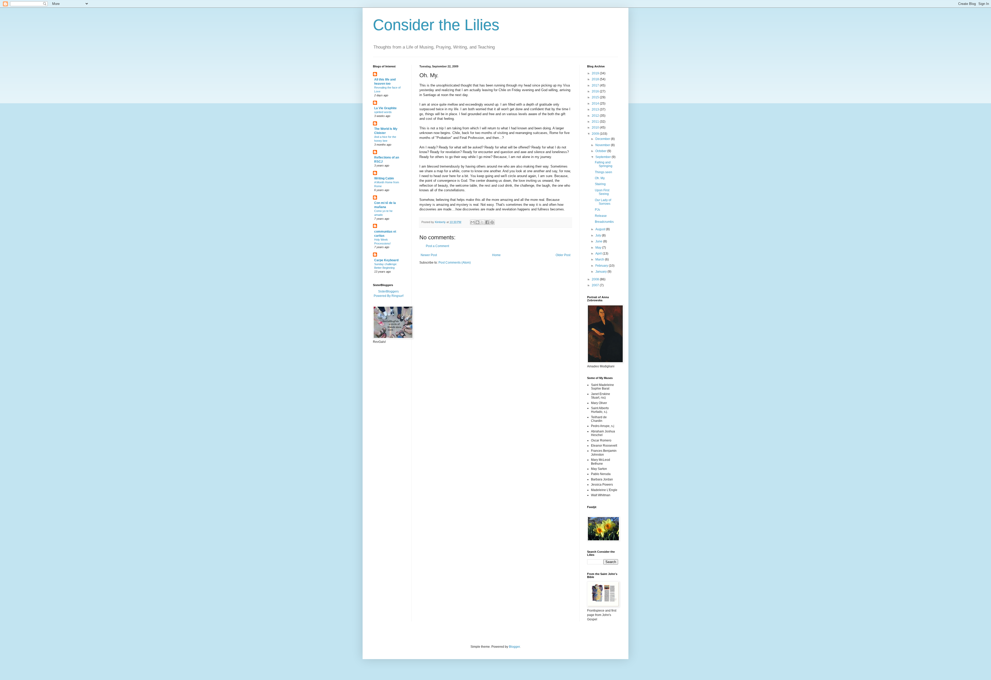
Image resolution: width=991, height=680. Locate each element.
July (598, 235)
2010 (596, 127)
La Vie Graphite (385, 108)
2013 (596, 109)
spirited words (383, 112)
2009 (596, 134)
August (600, 229)
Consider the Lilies (436, 25)
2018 (596, 79)
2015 (596, 97)
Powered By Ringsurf (388, 296)
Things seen (603, 172)
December (603, 139)
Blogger (514, 647)
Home (496, 255)
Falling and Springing (603, 164)
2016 (596, 91)
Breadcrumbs (604, 222)
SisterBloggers (388, 291)
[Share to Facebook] (487, 222)
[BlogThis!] (477, 222)
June (599, 241)
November (603, 145)
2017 (596, 85)
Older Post (563, 255)
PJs (597, 209)
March (600, 259)
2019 (596, 73)
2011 (596, 121)
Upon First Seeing (602, 192)
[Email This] (472, 222)
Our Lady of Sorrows (603, 201)
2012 (596, 115)
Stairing (600, 184)
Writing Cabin (384, 178)
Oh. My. (600, 178)
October (601, 151)
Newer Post (429, 255)
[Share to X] (482, 222)
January (601, 271)
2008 (596, 279)
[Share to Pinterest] (492, 222)
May (598, 247)
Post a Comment (437, 246)
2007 (596, 285)
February (602, 265)
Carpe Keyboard (386, 260)
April (599, 253)
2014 (596, 103)
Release (601, 216)
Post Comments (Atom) (454, 262)
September (603, 157)
